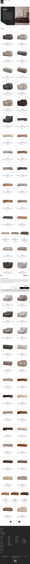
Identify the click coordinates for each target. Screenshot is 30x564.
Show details (26, 285)
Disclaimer (26, 556)
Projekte (16, 538)
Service (1, 529)
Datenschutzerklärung (5, 556)
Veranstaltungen (24, 541)
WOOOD (9, 538)
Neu (1, 538)
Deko (1, 548)
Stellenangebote (24, 542)
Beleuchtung (2, 550)
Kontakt (1, 531)
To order (8, 79)
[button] (15, 5)
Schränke (2, 542)
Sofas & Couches (2, 546)
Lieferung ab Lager (8, 127)
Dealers (16, 541)
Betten (1, 547)
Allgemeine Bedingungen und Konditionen (16, 556)
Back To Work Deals (10, 544)
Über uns (24, 538)
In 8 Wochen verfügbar (8, 45)
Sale (1, 552)
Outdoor (1, 543)
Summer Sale (9, 543)
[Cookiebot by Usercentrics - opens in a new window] (23, 275)
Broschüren (16, 542)
